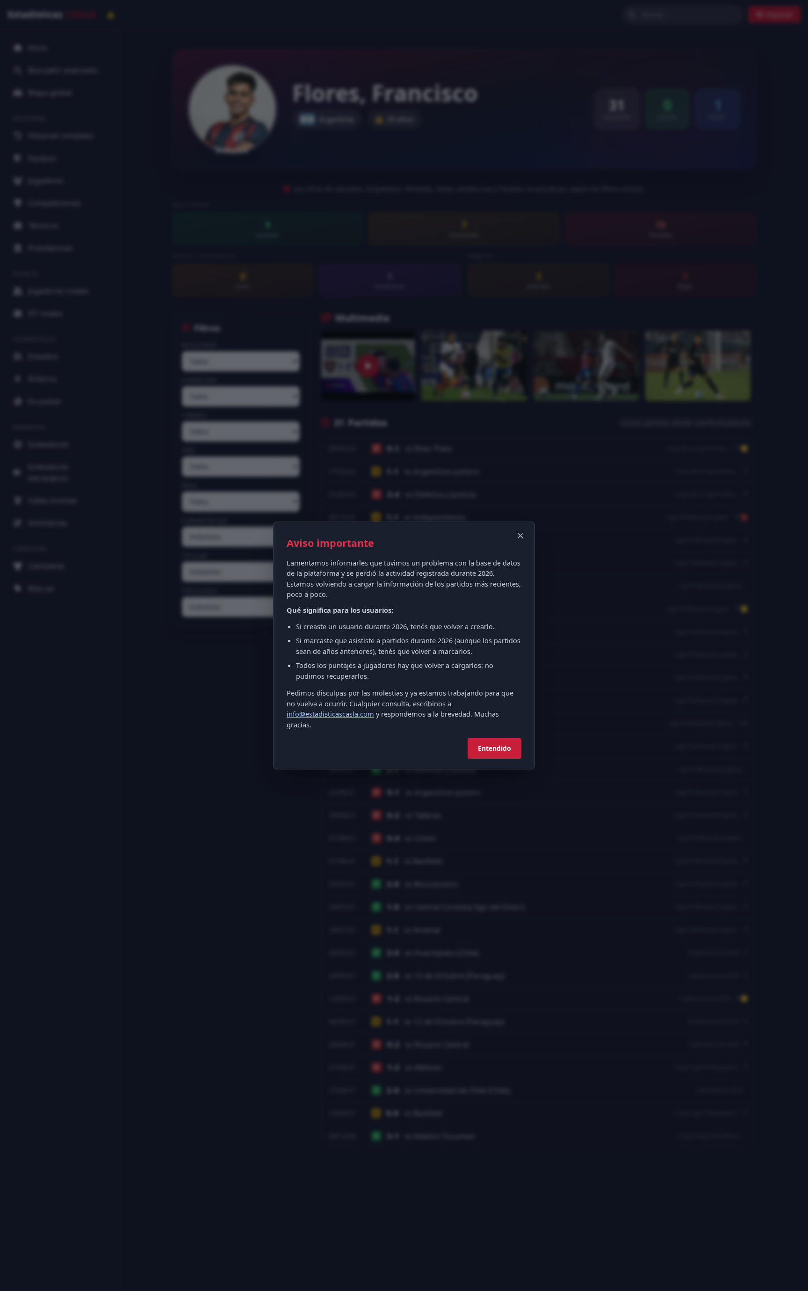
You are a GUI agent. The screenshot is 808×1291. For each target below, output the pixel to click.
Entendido (494, 748)
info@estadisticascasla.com (330, 713)
